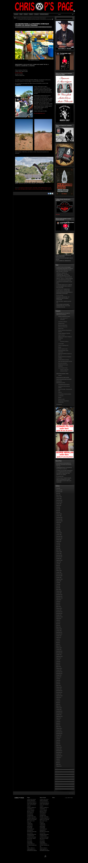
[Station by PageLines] (45, 856)
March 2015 (58, 685)
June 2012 (58, 740)
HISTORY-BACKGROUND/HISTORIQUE (63, 379)
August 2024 (58, 505)
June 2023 (58, 526)
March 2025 (58, 495)
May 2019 (58, 603)
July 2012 (58, 738)
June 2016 (58, 661)
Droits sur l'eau (60, 328)
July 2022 (58, 543)
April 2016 (58, 664)
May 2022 (58, 546)
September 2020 (59, 579)
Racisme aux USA (61, 399)
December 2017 (59, 632)
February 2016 (59, 668)
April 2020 (58, 587)
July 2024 (58, 507)
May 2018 (58, 623)
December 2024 (59, 500)
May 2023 (58, 527)
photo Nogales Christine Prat (47, 189)
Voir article (58, 214)
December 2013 (59, 711)
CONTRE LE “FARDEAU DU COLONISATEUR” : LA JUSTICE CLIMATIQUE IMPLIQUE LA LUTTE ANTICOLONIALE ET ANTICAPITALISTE (64, 275)
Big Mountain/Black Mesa (62, 325)
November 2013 (59, 712)
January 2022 (58, 553)
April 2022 (58, 548)
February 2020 (59, 591)
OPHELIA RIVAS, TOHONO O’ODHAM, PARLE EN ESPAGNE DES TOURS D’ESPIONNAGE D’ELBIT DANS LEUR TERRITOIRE (63, 480)
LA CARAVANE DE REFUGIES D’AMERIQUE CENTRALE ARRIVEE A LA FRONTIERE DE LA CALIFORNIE (34, 19)
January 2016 (58, 670)
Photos (25, 14)
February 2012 (59, 747)
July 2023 (58, 524)
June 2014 (58, 700)
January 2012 (58, 749)
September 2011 (59, 755)
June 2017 (58, 640)
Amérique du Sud (61, 323)
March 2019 (58, 606)
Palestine (60, 375)
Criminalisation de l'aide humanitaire (64, 394)
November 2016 (59, 652)
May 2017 (58, 642)
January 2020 (58, 592)
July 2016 (58, 659)
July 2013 (58, 719)
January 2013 (58, 730)
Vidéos (31, 14)
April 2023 (58, 529)
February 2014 (59, 707)
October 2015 (58, 675)
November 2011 (59, 752)
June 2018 (58, 622)
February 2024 (59, 514)
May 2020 (58, 586)
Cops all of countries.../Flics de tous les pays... (30, 26)
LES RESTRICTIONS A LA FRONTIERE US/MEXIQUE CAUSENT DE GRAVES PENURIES (32, 24)
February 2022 (59, 551)
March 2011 (58, 764)
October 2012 (58, 735)
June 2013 (58, 721)
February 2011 (59, 766)
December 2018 (59, 611)
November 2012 (59, 733)
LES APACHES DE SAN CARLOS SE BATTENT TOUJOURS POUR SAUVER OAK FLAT (63, 464)
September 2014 (59, 695)
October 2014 (58, 694)
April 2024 (58, 512)
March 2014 (58, 706)
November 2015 (59, 673)
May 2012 (58, 742)
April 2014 (58, 704)
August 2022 (58, 541)
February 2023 (59, 532)
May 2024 (58, 510)
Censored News (35, 187)
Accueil (16, 14)
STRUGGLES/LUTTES (60, 382)
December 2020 (59, 574)
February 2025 (59, 496)
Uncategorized (59, 404)
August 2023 (58, 522)
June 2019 (58, 601)
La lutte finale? (60, 395)
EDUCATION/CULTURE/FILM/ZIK (62, 377)
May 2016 (58, 663)
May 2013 (58, 723)
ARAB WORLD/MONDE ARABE (62, 373)
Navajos (59, 347)
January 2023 (58, 534)
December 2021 (59, 555)
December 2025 (59, 490)
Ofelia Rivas (30, 189)
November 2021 (59, 556)
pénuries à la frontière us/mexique (37, 189)
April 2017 (58, 644)
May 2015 (58, 682)
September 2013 (59, 716)
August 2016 (58, 658)
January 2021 (58, 572)
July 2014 (58, 699)
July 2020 (58, 582)
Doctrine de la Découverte (62, 326)
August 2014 (58, 697)
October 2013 (58, 714)
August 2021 (58, 562)
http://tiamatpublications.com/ (39, 113)
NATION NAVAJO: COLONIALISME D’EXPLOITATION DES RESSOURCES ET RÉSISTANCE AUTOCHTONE (64, 292)
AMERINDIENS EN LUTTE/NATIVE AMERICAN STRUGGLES (63, 314)
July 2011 (58, 759)
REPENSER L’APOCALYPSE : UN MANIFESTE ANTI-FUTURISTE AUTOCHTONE (62, 298)
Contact (36, 14)
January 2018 (58, 630)
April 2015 (58, 683)
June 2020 (58, 584)
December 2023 (59, 517)
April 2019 (58, 604)
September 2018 (59, 616)
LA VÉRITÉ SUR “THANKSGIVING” (63, 289)
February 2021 (59, 570)
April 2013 (58, 724)
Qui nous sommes (44, 14)
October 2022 (58, 539)
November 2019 (59, 596)
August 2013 (58, 718)
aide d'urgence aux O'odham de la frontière (25, 187)
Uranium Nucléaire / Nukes (63, 367)
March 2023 (58, 531)
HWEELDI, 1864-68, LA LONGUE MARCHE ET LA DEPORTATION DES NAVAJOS (64, 279)
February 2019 (59, 608)
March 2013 (58, 726)
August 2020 (58, 580)
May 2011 (58, 762)
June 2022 (58, 544)
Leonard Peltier (61, 343)
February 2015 (59, 687)
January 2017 (58, 649)
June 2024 (58, 508)
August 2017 (58, 637)
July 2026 (58, 488)
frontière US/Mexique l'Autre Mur (43, 187)
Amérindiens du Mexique (62, 321)
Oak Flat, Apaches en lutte (62, 348)
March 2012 (58, 745)
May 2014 (58, 702)
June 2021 (58, 563)
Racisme (59, 397)
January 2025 (58, 498)
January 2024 (58, 515)
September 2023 (59, 520)
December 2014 (59, 690)
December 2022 (59, 536)
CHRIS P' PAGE (19, 797)
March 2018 (58, 627)
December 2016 (59, 651)
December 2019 (59, 594)
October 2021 (58, 558)
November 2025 (59, 491)
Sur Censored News (18, 72)
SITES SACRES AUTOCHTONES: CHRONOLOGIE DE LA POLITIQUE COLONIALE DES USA (63, 306)
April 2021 (58, 567)
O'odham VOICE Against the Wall (23, 189)
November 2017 (59, 634)
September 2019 (59, 598)
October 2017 (58, 635)
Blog (21, 14)
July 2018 (58, 620)
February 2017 (59, 647)
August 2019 (58, 599)
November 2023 (59, 519)
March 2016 (58, 666)
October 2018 (58, 615)
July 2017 (58, 639)
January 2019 (58, 610)
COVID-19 (60, 392)
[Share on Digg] (52, 194)
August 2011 (58, 757)
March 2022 (58, 550)
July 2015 (58, 678)
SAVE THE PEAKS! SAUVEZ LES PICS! (65, 361)
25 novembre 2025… (60, 476)
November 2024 (59, 502)
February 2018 (59, 628)
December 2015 (59, 671)
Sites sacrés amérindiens (62, 363)
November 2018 (59, 613)
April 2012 (58, 743)
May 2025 (58, 493)
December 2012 (59, 731)
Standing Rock (59, 381)
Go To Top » (71, 793)
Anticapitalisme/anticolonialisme (64, 384)
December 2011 (59, 750)
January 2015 (58, 688)
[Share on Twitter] (50, 194)
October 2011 (58, 754)
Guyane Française (61, 334)
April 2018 (58, 625)
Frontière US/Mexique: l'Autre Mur (44, 26)
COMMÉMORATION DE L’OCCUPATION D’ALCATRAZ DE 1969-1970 (64, 468)
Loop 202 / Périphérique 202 (63, 345)
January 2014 (58, 709)
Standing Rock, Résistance (64, 341)
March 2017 (58, 646)
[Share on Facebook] (48, 194)
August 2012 (58, 736)
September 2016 (59, 656)
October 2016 (58, 654)
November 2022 (59, 538)
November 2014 (59, 692)
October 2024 (58, 503)
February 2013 (59, 728)
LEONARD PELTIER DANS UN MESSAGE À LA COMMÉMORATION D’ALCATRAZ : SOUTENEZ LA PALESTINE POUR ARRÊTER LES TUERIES (64, 472)
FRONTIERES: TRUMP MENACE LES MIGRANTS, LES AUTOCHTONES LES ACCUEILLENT (31, 17)
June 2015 (58, 680)
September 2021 (59, 560)
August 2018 (58, 618)
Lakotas (59, 339)
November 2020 (59, 575)
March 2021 (58, 568)
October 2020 (58, 577)
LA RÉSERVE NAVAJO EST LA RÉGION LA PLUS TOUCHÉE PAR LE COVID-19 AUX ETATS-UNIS (64, 286)
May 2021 (58, 565)
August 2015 (58, 676)
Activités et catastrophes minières (64, 316)
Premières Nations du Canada (63, 359)
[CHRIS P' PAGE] (44, 11)
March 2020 (58, 589)
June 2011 (58, 760)
